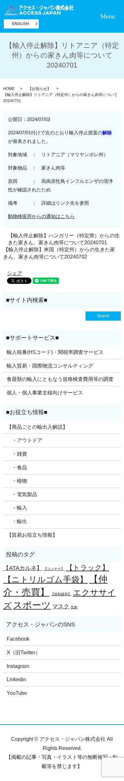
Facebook (18, 639)
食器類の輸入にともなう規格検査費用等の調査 (60, 379)
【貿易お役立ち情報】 (32, 535)
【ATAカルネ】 (22, 568)
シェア (14, 273)
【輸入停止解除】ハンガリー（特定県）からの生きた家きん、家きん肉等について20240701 (64, 239)
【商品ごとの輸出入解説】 (37, 427)
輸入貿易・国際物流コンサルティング (50, 365)
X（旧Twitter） (23, 652)
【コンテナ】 (54, 569)
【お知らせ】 (39, 88)
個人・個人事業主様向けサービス (45, 392)
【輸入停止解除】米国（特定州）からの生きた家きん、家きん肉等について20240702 (59, 253)
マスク (60, 606)
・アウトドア (24, 440)
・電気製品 (22, 494)
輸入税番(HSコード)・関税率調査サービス (55, 352)
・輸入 (17, 507)
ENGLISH (20, 24)
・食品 (17, 467)
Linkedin (16, 679)
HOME (9, 88)
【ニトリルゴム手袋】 (45, 579)
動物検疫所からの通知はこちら (41, 216)
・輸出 (17, 521)
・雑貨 (17, 454)
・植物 (17, 480)
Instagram (18, 666)
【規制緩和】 (61, 594)
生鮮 (74, 607)
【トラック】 (87, 568)
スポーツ (32, 605)
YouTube (17, 693)
